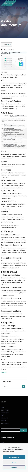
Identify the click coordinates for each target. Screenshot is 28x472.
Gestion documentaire (11, 28)
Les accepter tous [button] (14, 457)
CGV (2, 407)
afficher (9, 44)
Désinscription (5, 412)
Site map (3, 420)
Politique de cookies (8, 451)
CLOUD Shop (4, 410)
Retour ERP (4, 372)
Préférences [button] (14, 467)
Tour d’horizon (4, 423)
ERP (2, 415)
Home (2, 28)
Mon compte (4, 418)
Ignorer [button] (14, 462)
